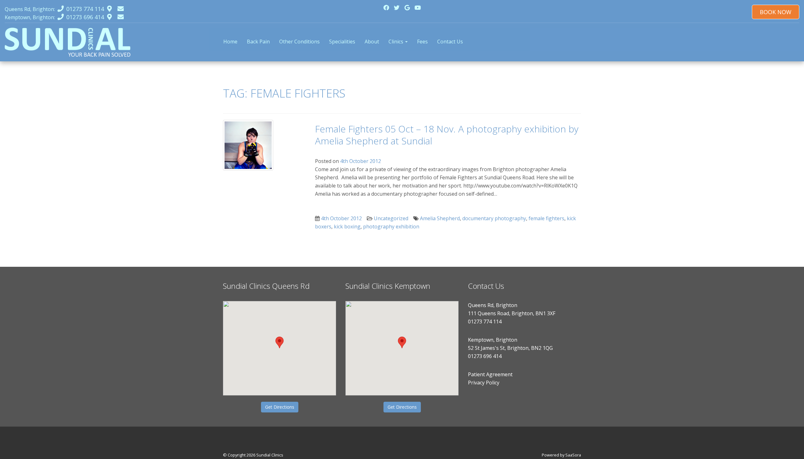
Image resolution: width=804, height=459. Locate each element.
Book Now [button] (775, 12)
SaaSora (573, 455)
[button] (279, 342)
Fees (422, 41)
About (372, 41)
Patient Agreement (490, 374)
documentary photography (494, 218)
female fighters (546, 218)
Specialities (342, 41)
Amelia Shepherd (440, 218)
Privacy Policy (483, 382)
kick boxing (347, 226)
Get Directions (279, 407)
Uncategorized (391, 218)
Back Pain (258, 41)
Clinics (396, 41)
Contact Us (450, 41)
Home (230, 41)
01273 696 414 (485, 356)
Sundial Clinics (269, 455)
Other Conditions (299, 41)
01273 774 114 (485, 321)
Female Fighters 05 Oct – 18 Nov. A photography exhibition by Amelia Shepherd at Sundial (447, 134)
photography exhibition (391, 226)
